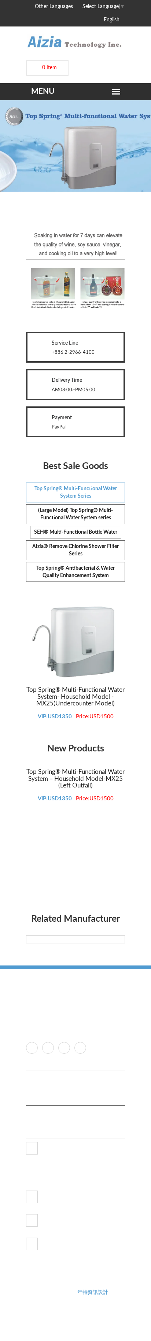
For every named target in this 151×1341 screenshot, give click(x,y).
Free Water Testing (52, 1097)
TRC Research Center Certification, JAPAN (77, 1082)
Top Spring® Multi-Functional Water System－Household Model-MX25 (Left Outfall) (75, 779)
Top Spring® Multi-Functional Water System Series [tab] (75, 492)
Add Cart (41, 676)
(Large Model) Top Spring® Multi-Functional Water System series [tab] (75, 514)
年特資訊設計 (92, 1292)
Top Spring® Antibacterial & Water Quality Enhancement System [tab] (75, 572)
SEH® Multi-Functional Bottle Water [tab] (75, 532)
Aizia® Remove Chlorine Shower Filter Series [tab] (75, 550)
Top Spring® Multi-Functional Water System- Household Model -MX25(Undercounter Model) (75, 697)
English (112, 19)
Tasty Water (45, 1113)
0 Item (49, 67)
